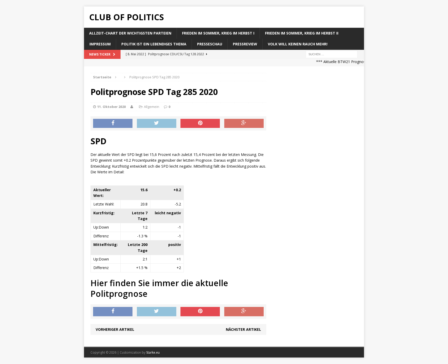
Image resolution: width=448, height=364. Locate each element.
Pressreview (245, 44)
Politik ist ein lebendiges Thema (153, 44)
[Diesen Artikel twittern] (156, 123)
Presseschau (209, 44)
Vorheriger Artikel (115, 329)
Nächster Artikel (243, 329)
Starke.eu (153, 352)
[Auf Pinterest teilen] (200, 123)
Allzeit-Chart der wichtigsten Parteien (130, 33)
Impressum (100, 44)
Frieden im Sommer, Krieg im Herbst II (301, 33)
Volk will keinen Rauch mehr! (297, 44)
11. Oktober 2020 (111, 106)
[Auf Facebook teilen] (112, 123)
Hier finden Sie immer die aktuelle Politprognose (159, 288)
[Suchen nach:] (332, 53)
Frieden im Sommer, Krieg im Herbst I (218, 33)
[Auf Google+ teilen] (244, 123)
